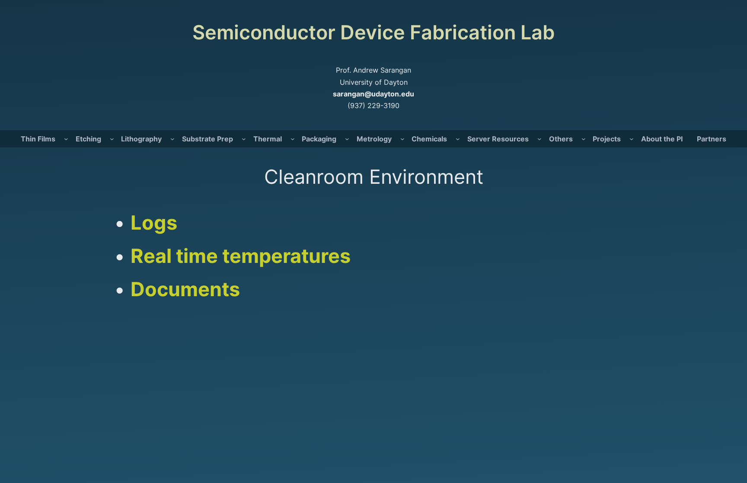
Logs (154, 222)
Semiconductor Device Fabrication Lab (373, 32)
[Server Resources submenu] (539, 139)
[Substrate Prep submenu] (244, 139)
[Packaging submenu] (347, 139)
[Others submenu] (583, 139)
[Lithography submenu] (172, 139)
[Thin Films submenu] (66, 139)
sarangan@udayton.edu (373, 94)
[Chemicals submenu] (458, 139)
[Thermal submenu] (292, 139)
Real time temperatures (241, 256)
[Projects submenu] (631, 139)
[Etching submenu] (112, 139)
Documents (185, 289)
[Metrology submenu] (402, 139)
